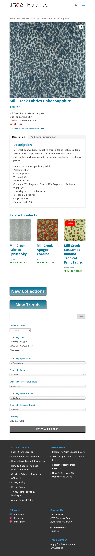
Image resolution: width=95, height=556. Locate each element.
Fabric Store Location (22, 451)
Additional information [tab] (43, 136)
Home (12, 18)
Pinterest (18, 518)
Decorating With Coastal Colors (68, 451)
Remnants (18, 350)
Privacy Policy (18, 482)
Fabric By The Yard (22, 346)
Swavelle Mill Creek (26, 18)
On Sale (18, 421)
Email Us (54, 530)
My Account (56, 547)
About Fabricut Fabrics (23, 499)
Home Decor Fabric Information (28, 461)
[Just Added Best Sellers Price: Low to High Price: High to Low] (20, 330)
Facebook (18, 514)
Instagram (18, 521)
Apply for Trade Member (63, 544)
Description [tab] (18, 136)
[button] (81, 27)
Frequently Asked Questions (26, 456)
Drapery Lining (19, 342)
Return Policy (18, 487)
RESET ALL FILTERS (47, 429)
